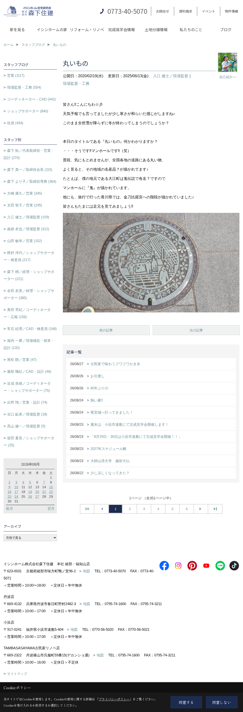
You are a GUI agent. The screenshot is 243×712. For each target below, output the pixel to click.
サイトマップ (17, 674)
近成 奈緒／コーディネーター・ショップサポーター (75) (27, 386)
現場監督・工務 (76, 83)
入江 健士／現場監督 (170, 76)
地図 (86, 571)
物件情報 (231, 11)
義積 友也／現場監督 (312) (28, 229)
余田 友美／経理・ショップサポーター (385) (29, 294)
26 (30, 496)
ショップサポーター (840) (27, 111)
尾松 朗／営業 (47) (22, 360)
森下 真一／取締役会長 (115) (29, 169)
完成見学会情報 (121, 29)
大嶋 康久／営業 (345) (24, 193)
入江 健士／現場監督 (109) (28, 217)
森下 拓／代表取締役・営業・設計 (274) (29, 154)
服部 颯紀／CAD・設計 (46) (29, 371)
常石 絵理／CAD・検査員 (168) (32, 329)
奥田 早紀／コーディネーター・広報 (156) (27, 313)
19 (30, 492)
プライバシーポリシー (114, 699)
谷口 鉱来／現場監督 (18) (27, 414)
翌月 (51, 509)
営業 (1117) (15, 75)
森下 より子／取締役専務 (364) (31, 181)
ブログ (225, 29)
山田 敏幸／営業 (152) (24, 241)
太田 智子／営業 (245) (24, 205)
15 (51, 487)
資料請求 (185, 11)
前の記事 (106, 330)
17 (16, 492)
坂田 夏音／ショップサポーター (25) (29, 441)
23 (9, 496)
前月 (9, 509)
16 (9, 492)
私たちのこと (191, 29)
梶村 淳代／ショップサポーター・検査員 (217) (29, 256)
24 (16, 496)
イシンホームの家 (52, 29)
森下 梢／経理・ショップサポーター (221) (29, 275)
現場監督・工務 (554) (24, 87)
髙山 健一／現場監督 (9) (26, 426)
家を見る (17, 29)
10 (16, 487)
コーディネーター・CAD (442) (31, 99)
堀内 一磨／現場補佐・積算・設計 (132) (29, 344)
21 (44, 492)
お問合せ (162, 11)
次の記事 (196, 330)
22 (51, 492)
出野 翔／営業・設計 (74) (27, 402)
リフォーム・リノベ (87, 29)
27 (37, 496)
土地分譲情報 (156, 29)
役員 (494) (15, 123)
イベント (208, 11)
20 (37, 492)
